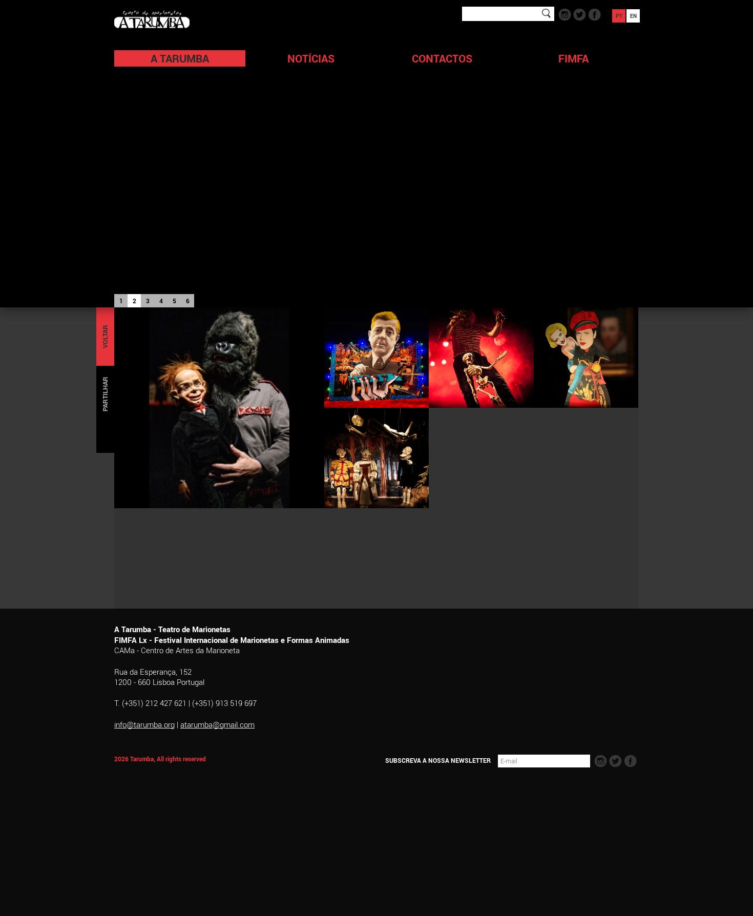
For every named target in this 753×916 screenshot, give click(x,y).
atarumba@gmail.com (217, 724)
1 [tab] (121, 301)
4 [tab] (161, 301)
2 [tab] (134, 301)
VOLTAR (105, 336)
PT (619, 15)
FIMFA (573, 58)
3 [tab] (148, 301)
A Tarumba (180, 58)
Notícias (310, 58)
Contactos (442, 58)
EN (633, 15)
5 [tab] (174, 301)
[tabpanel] (376, 153)
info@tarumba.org (144, 724)
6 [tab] (188, 301)
